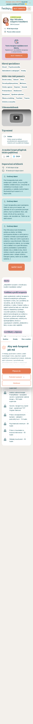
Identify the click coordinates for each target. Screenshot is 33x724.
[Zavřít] (30, 3)
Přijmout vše (16, 371)
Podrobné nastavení (15, 377)
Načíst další (16, 267)
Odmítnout (16, 383)
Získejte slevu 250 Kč (13, 2)
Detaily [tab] (15, 339)
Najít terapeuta (19, 8)
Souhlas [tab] (5, 339)
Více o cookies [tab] (26, 339)
